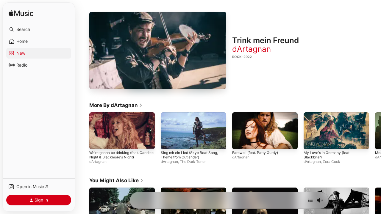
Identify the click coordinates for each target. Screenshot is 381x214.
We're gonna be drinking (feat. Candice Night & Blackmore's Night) (121, 155)
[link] (116, 105)
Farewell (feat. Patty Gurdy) (255, 153)
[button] (39, 29)
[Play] (158, 50)
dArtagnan (251, 49)
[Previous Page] (83, 131)
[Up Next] (310, 200)
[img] (21, 13)
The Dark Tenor (193, 162)
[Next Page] (375, 131)
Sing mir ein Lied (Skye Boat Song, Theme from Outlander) (189, 155)
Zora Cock (331, 162)
